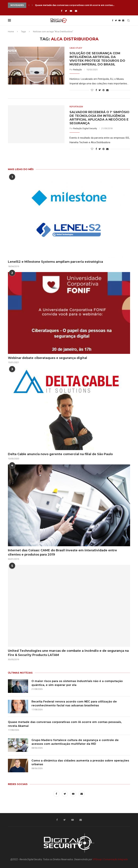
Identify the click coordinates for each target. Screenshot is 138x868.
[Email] (76, 11)
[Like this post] (92, 90)
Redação (77, 69)
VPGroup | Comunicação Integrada (110, 859)
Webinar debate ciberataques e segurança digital (47, 358)
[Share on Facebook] (96, 90)
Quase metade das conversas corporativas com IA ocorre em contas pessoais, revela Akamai (65, 723)
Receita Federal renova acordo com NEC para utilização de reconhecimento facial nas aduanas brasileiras (74, 703)
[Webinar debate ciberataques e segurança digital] (69, 313)
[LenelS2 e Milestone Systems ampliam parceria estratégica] (69, 217)
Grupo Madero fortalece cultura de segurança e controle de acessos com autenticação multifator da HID (75, 741)
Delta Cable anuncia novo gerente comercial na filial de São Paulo (60, 454)
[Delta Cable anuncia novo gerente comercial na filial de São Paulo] (69, 409)
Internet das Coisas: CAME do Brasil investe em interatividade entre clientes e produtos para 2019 (62, 552)
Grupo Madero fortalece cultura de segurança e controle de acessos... (75, 5)
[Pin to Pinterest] (103, 90)
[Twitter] (66, 11)
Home (11, 31)
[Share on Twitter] (100, 90)
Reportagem (76, 106)
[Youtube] (71, 11)
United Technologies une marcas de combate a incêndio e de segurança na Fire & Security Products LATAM (68, 653)
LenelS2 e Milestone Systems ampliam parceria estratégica (55, 262)
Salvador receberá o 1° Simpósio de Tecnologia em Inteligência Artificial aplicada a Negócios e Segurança (99, 117)
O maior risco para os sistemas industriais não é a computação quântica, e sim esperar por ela (77, 682)
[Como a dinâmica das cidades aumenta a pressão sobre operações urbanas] (18, 765)
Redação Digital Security (85, 128)
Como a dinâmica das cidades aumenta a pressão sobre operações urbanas (80, 762)
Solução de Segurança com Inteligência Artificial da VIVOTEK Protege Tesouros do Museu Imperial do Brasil (97, 58)
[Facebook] (61, 11)
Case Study (76, 48)
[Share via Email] (107, 90)
